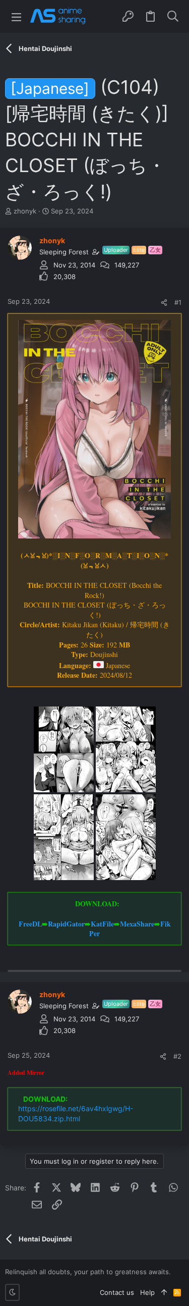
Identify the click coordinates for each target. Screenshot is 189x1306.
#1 (177, 302)
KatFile (102, 923)
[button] (16, 16)
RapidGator (66, 923)
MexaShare (137, 923)
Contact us (117, 1292)
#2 (177, 1056)
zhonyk (25, 211)
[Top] (164, 1292)
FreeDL (30, 923)
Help (147, 1292)
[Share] (164, 302)
